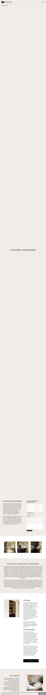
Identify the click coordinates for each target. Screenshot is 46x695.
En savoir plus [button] (16, 694)
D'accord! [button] (42, 693)
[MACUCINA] (6, 2)
